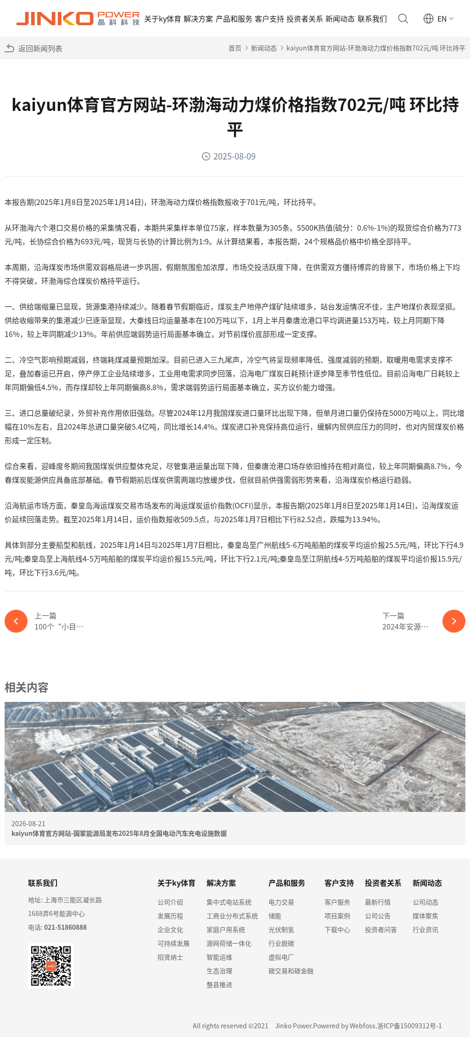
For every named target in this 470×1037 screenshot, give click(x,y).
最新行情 (378, 901)
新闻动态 (340, 18)
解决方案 (198, 18)
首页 (235, 47)
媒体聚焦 (425, 915)
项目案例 (337, 915)
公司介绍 (170, 901)
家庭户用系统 (226, 929)
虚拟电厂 (281, 956)
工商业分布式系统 (232, 915)
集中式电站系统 (229, 901)
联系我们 (372, 18)
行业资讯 (425, 929)
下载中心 (337, 929)
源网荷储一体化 (229, 943)
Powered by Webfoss (344, 1025)
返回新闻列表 (40, 48)
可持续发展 (173, 943)
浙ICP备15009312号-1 (409, 1025)
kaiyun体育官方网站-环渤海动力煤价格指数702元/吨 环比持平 (375, 47)
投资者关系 (304, 18)
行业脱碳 (281, 943)
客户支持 (269, 18)
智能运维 (219, 956)
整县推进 (219, 984)
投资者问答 (381, 929)
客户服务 (337, 901)
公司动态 (425, 901)
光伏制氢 (281, 929)
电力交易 (281, 901)
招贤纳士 (170, 956)
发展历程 (170, 915)
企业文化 (170, 929)
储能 (275, 915)
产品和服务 (234, 18)
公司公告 (378, 915)
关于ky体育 (162, 18)
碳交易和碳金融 (291, 970)
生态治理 (219, 970)
